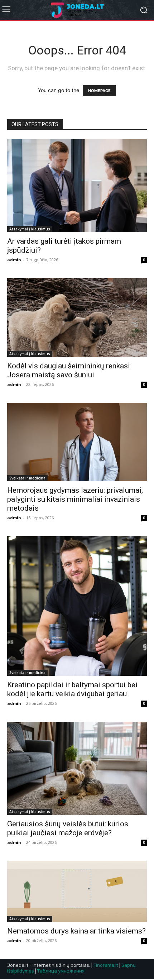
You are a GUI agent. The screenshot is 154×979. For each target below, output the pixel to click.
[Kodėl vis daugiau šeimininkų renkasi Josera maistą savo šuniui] (77, 317)
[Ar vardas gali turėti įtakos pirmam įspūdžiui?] (77, 185)
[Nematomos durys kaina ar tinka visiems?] (77, 891)
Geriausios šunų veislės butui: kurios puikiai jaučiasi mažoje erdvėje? (67, 828)
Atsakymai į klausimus (29, 228)
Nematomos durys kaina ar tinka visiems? (76, 931)
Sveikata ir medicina (27, 478)
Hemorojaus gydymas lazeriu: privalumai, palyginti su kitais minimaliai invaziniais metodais (75, 499)
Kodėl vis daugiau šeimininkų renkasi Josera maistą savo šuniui (68, 370)
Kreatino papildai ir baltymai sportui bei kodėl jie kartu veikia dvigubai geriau (72, 689)
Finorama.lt (105, 965)
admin (14, 259)
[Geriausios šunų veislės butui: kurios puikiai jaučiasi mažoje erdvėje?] (77, 768)
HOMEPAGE (99, 90)
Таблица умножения (61, 971)
